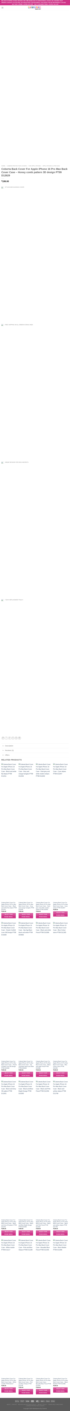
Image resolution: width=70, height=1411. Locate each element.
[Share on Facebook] (6, 738)
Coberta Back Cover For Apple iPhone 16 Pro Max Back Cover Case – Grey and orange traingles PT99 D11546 (26, 906)
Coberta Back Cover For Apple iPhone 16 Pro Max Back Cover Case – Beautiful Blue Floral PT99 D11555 (43, 1382)
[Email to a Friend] (12, 738)
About (9, 1404)
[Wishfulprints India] (35, 7)
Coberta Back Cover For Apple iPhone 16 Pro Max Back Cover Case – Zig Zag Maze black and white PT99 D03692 (26, 1065)
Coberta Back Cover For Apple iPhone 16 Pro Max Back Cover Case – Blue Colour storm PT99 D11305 (60, 1065)
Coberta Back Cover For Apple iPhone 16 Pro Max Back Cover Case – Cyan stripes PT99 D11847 (60, 905)
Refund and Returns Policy (27, 1404)
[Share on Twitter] (9, 738)
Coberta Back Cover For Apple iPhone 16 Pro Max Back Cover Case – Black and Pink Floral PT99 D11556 (43, 1223)
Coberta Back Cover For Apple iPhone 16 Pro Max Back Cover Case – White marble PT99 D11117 (8, 1381)
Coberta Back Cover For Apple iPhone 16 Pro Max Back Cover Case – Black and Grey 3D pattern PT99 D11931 (9, 1223)
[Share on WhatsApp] (3, 738)
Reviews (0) (9, 750)
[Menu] (2, 7)
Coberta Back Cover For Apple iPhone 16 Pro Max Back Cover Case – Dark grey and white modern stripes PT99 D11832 (43, 906)
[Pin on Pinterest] (16, 738)
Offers (7, 755)
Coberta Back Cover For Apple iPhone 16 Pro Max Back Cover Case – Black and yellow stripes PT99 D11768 (60, 1223)
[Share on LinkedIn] (19, 738)
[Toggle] (3, 746)
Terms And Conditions (55, 1404)
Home (3, 166)
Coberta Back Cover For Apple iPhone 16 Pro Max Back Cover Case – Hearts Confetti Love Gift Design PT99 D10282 (9, 1065)
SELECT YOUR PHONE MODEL (8, 915)
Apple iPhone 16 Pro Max (51, 166)
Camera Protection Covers (17, 166)
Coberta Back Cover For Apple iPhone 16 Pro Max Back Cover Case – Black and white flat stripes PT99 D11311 (9, 906)
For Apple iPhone (35, 166)
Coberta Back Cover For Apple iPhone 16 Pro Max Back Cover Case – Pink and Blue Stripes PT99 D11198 (26, 1382)
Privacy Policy (42, 1404)
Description (9, 746)
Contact (14, 1404)
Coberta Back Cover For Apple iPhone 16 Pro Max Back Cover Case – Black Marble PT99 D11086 (60, 1381)
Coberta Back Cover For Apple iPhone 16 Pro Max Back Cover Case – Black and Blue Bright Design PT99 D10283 (26, 1223)
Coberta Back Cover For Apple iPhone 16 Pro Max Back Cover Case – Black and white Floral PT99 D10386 (43, 1065)
